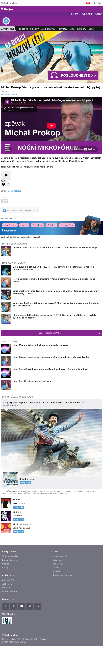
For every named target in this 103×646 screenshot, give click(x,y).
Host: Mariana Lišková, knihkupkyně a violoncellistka (40, 345)
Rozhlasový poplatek (62, 575)
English (43, 639)
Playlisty (62, 28)
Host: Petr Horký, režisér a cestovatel (32, 381)
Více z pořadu (10, 341)
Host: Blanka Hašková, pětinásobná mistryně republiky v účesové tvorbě (51, 357)
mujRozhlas (6, 219)
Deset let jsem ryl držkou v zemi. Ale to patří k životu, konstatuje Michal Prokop (55, 247)
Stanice (5, 564)
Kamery (98, 14)
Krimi (23, 225)
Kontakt (56, 571)
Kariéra (56, 567)
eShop (5, 567)
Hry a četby (9, 225)
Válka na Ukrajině (10, 556)
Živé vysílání (66, 225)
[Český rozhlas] (9, 3)
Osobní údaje (17, 639)
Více (92, 28)
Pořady (34, 28)
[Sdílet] (8, 184)
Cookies (5, 639)
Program (75, 14)
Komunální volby (10, 560)
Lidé (72, 28)
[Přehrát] (6, 175)
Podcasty (6, 587)
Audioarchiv (87, 14)
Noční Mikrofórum (9, 94)
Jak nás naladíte (60, 556)
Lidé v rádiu (58, 564)
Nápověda (57, 560)
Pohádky (36, 225)
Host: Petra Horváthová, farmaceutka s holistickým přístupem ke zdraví (50, 369)
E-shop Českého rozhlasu (17, 397)
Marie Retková (14, 191)
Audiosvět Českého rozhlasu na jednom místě (20, 237)
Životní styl (7, 28)
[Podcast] (3, 184)
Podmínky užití (31, 639)
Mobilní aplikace (9, 591)
